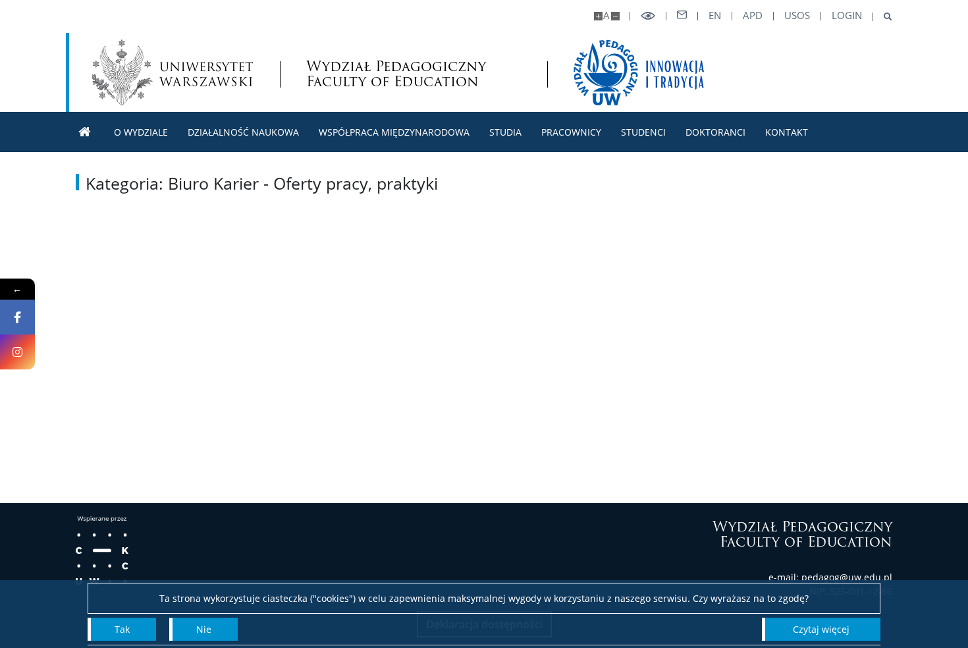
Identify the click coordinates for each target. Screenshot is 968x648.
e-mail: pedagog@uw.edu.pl (830, 577)
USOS (797, 15)
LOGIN (847, 15)
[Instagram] (17, 352)
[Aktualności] (85, 132)
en (715, 15)
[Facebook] (17, 317)
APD (753, 15)
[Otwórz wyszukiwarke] (883, 17)
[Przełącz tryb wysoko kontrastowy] (648, 16)
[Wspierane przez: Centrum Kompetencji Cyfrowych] (102, 550)
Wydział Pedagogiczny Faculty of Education (396, 74)
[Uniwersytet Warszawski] (172, 72)
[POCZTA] (682, 15)
